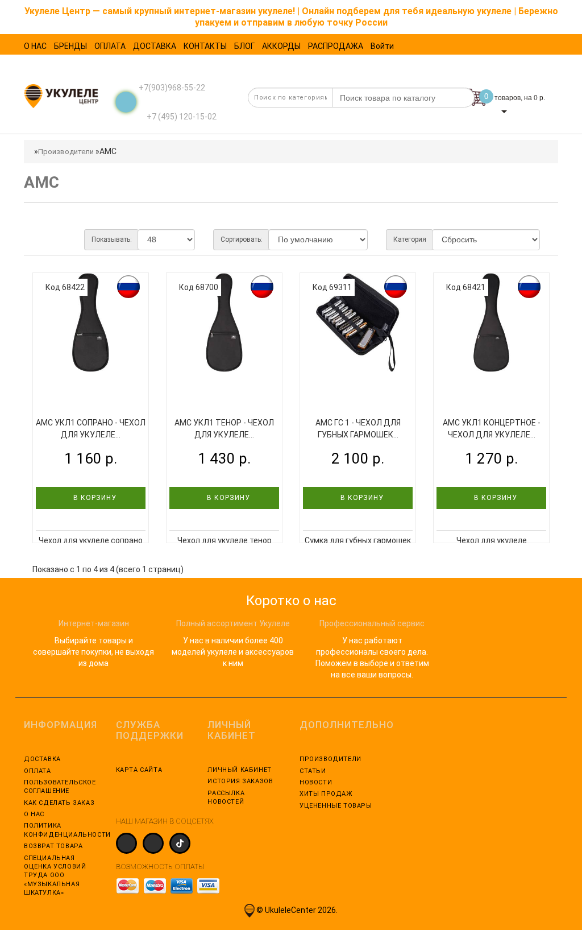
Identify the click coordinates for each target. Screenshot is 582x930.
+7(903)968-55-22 (172, 87)
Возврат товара (53, 846)
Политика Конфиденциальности (61, 830)
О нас (34, 814)
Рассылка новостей (225, 797)
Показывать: (112, 239)
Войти (382, 46)
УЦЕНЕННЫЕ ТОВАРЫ (336, 805)
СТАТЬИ (313, 771)
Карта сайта (139, 770)
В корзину (94, 498)
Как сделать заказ (59, 803)
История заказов (240, 781)
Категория (409, 239)
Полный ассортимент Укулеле (233, 623)
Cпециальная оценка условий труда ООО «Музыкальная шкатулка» (55, 875)
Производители (66, 151)
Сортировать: (242, 239)
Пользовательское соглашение (60, 787)
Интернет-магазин (94, 623)
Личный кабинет (239, 770)
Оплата (37, 771)
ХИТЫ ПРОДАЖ (326, 793)
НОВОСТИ (316, 782)
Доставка (42, 759)
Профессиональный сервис (372, 623)
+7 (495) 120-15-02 (181, 116)
